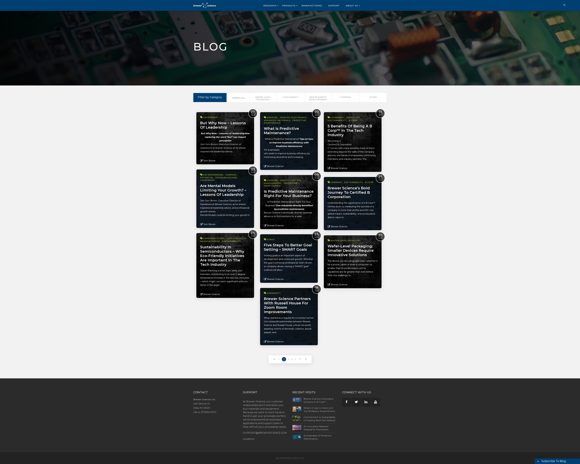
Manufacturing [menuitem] (311, 5)
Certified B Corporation (340, 144)
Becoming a (334, 141)
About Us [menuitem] (352, 5)
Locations (248, 438)
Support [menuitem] (334, 5)
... (297, 359)
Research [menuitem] (269, 5)
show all (238, 98)
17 (300, 359)
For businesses (271, 149)
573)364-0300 (209, 412)
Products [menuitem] (288, 5)
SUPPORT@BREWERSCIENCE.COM (265, 432)
